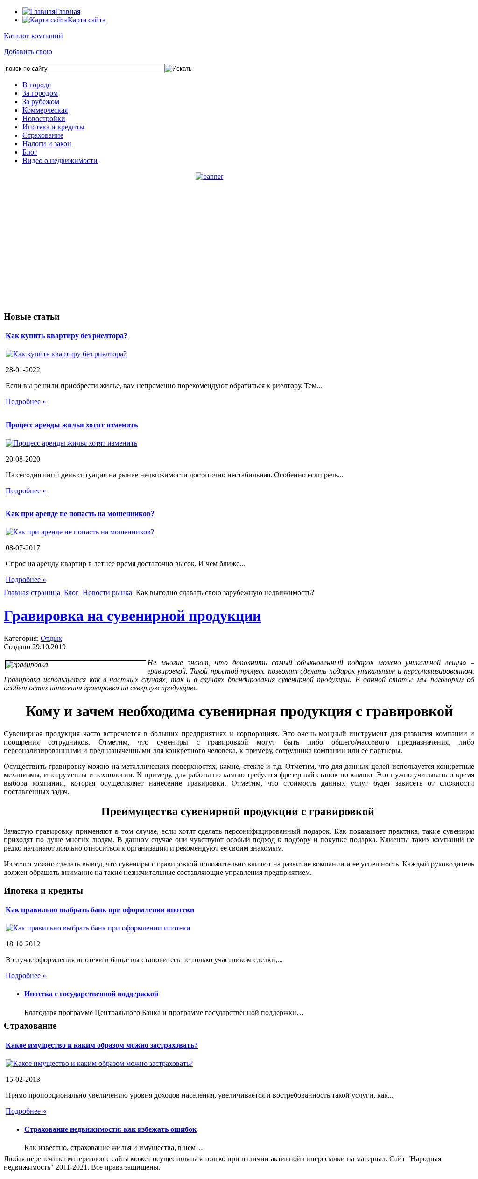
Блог (29, 152)
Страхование (42, 135)
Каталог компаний (33, 36)
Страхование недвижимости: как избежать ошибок (110, 1129)
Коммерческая (45, 110)
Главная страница (32, 593)
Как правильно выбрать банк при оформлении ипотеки (100, 910)
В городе (36, 85)
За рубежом (40, 102)
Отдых (51, 638)
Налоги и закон (46, 144)
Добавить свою (28, 52)
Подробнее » (26, 401)
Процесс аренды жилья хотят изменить (72, 425)
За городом (40, 93)
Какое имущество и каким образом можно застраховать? (102, 1045)
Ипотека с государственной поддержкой (91, 994)
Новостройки (43, 118)
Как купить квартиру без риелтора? (66, 336)
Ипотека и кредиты (53, 127)
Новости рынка (107, 593)
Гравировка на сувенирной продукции (132, 615)
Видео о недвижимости (60, 160)
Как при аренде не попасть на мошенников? (80, 514)
